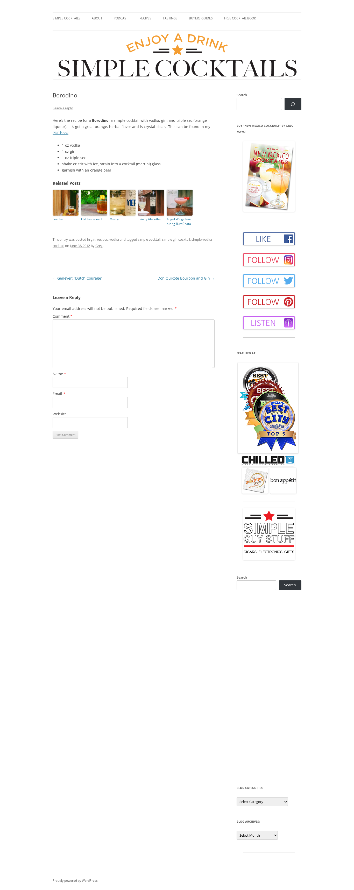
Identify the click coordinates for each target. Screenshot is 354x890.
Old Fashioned (91, 219)
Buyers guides (201, 18)
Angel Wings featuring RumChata (179, 221)
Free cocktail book (240, 18)
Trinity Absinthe (149, 219)
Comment (63, 316)
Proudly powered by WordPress (75, 880)
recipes (102, 239)
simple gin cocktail (176, 239)
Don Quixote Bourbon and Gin (186, 278)
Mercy (114, 219)
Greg (99, 245)
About (97, 18)
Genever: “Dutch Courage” (77, 278)
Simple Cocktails (66, 18)
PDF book (60, 132)
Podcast (121, 18)
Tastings (170, 18)
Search (242, 94)
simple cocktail (149, 239)
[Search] (293, 104)
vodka (114, 239)
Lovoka (58, 219)
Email (59, 393)
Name (59, 373)
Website (60, 413)
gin (93, 239)
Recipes (145, 18)
